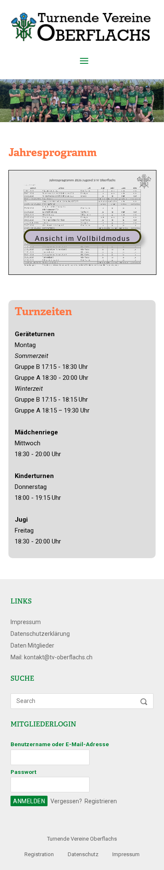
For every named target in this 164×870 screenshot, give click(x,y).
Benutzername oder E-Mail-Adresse (60, 744)
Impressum (26, 622)
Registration (39, 854)
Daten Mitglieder (32, 645)
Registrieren (101, 801)
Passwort (23, 771)
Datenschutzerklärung (40, 633)
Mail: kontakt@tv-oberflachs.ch (52, 657)
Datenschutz (83, 854)
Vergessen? (66, 801)
